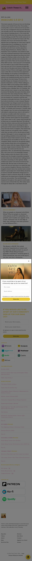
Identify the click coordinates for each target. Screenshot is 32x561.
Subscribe (16, 299)
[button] (29, 261)
